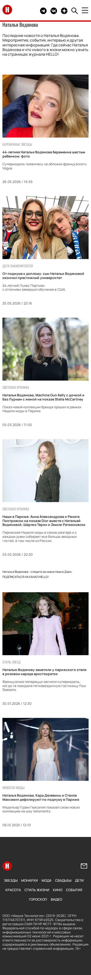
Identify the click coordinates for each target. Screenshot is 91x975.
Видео (56, 899)
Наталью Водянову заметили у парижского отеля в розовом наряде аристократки (44, 671)
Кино (57, 890)
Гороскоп (38, 899)
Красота (13, 890)
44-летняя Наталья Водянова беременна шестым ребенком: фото (43, 154)
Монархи (29, 880)
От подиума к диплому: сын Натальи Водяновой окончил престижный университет (43, 275)
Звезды (10, 880)
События (74, 890)
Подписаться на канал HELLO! (25, 577)
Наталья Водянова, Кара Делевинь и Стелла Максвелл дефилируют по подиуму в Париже (40, 797)
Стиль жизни (37, 890)
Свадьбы (63, 880)
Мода (46, 880)
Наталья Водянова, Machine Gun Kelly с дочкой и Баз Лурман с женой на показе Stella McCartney (43, 397)
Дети (79, 880)
